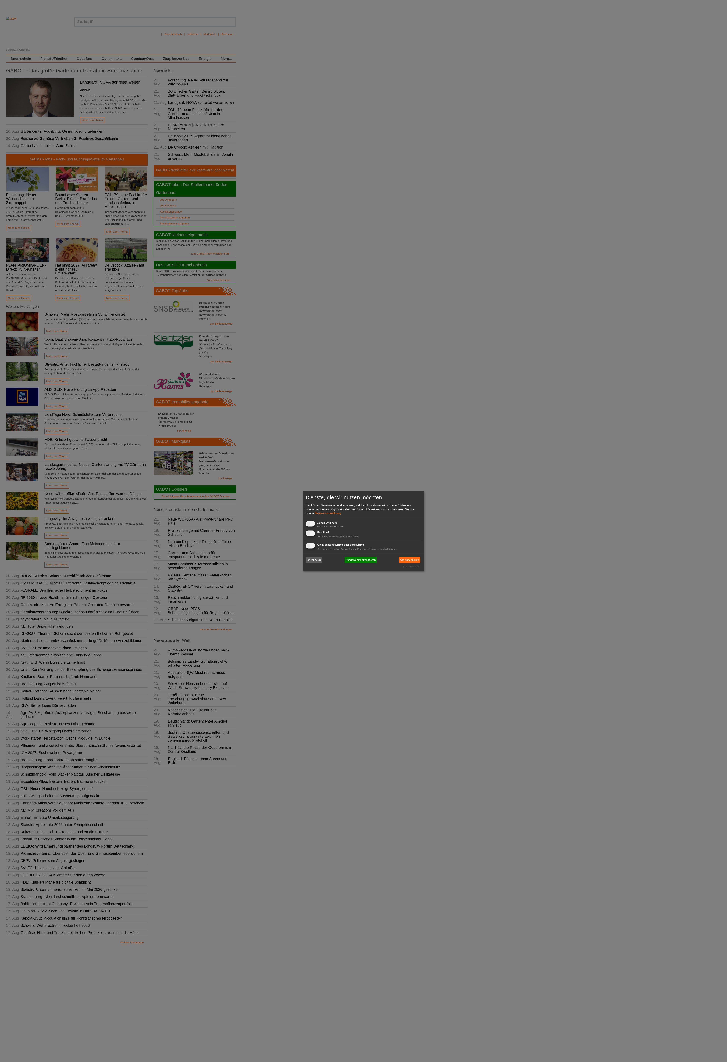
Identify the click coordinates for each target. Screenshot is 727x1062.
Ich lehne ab (314, 559)
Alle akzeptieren (409, 559)
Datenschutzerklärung (328, 513)
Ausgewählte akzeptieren (361, 559)
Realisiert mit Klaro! (411, 567)
